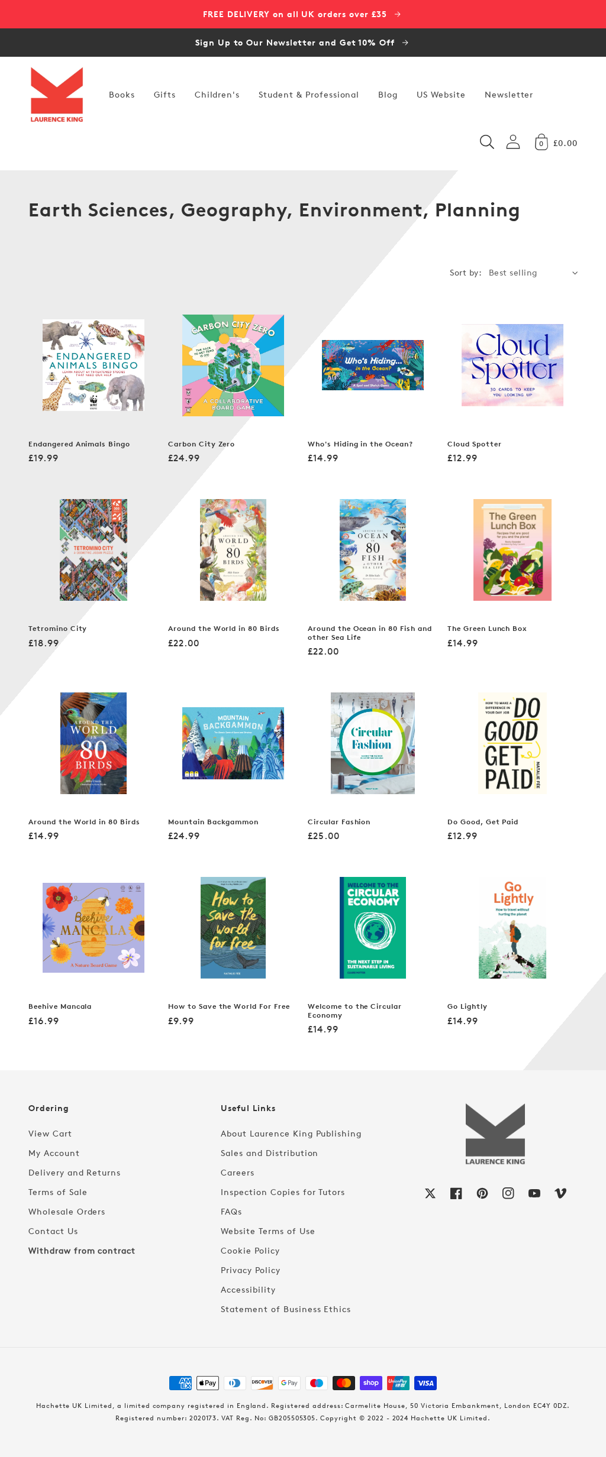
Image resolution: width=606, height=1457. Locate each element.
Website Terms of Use (268, 1231)
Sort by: (466, 272)
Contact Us (53, 1231)
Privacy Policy (250, 1270)
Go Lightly (467, 1006)
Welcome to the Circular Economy (355, 1010)
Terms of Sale (57, 1192)
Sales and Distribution (269, 1153)
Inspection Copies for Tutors (283, 1192)
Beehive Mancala (60, 1006)
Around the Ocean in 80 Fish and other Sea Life (370, 633)
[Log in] (513, 141)
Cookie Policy (250, 1250)
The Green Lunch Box (487, 628)
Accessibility (248, 1289)
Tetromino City (57, 628)
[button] (487, 141)
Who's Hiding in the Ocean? (360, 444)
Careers (237, 1172)
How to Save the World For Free (229, 1006)
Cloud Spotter (474, 444)
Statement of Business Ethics (286, 1309)
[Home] (56, 94)
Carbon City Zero (201, 444)
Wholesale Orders (66, 1211)
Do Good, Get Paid (482, 822)
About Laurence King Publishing (291, 1133)
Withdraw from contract (82, 1250)
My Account (54, 1153)
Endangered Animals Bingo (79, 444)
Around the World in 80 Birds (224, 628)
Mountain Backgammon (213, 822)
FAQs (231, 1211)
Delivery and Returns (74, 1172)
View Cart (50, 1133)
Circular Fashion (339, 822)
